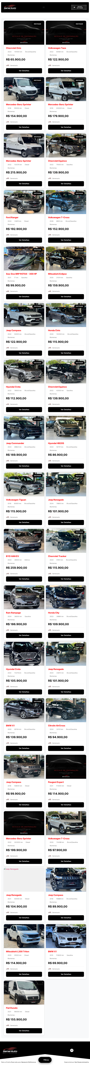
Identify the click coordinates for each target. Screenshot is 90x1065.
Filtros (46, 1060)
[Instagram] (71, 1050)
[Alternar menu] (44, 7)
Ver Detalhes (24, 71)
